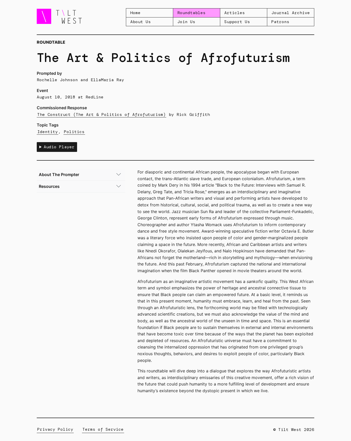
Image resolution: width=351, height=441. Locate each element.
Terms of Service (103, 429)
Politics (74, 131)
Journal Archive (290, 12)
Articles (234, 12)
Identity (47, 131)
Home (135, 12)
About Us (140, 21)
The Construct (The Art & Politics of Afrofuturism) (101, 114)
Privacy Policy (55, 429)
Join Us (186, 21)
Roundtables (191, 12)
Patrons (280, 21)
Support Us (237, 21)
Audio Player (59, 147)
